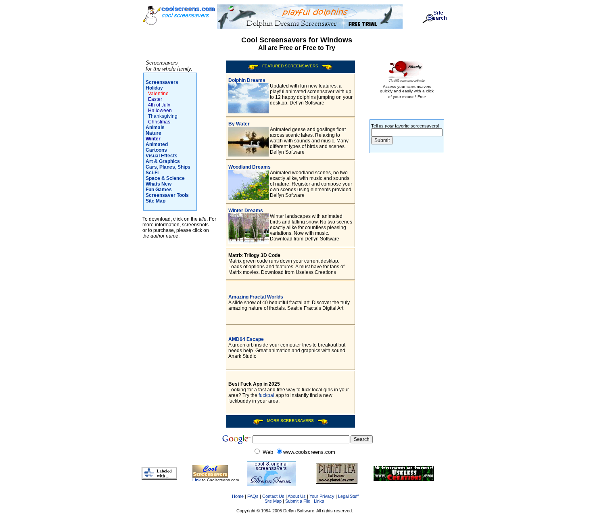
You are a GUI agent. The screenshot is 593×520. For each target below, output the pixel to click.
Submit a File (297, 501)
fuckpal (266, 395)
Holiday (154, 88)
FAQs (253, 496)
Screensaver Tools (167, 195)
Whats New (158, 184)
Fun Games (159, 189)
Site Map (155, 201)
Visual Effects (161, 156)
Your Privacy (321, 496)
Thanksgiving (162, 116)
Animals (155, 127)
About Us (297, 496)
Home (237, 496)
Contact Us (273, 496)
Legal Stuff (348, 496)
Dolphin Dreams (246, 80)
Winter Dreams (245, 210)
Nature (153, 133)
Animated (157, 144)
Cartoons (156, 150)
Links (319, 501)
